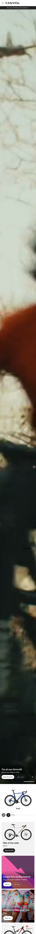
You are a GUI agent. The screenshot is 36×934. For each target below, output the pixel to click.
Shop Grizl (6, 777)
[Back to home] (12, 3)
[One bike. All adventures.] (18, 396)
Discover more (18, 777)
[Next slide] (8, 815)
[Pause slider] (32, 777)
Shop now (8, 918)
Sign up (7, 884)
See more (17, 884)
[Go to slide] (18, 782)
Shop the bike (9, 850)
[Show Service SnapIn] (34, 467)
